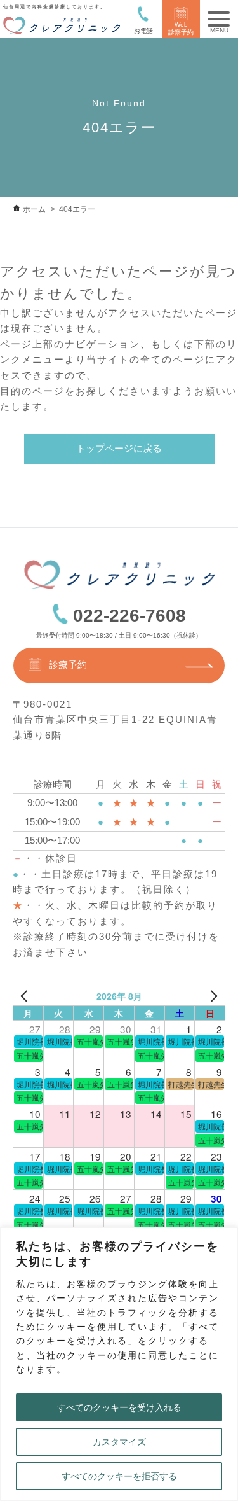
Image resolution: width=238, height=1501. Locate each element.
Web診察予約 (181, 28)
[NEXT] (213, 996)
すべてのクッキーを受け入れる (119, 1407)
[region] (119, 1364)
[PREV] (25, 996)
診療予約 (68, 665)
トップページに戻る (119, 448)
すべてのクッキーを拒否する (119, 1476)
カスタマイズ (119, 1442)
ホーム (34, 209)
